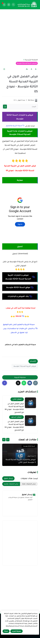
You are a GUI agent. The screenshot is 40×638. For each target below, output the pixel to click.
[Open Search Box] (13, 5)
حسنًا (6, 631)
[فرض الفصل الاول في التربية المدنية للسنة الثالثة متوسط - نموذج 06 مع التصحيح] (30, 402)
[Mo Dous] (36, 100)
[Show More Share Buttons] (4, 383)
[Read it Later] (4, 69)
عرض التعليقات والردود (11, 484)
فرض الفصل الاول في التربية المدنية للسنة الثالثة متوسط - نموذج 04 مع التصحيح (14, 426)
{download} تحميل (20, 254)
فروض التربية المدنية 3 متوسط (26, 63)
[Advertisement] (20, 34)
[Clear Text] (5, 107)
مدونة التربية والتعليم (14, 125)
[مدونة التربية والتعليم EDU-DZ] (27, 5)
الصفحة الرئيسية (31, 60)
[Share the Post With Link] (35, 383)
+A (27, 69)
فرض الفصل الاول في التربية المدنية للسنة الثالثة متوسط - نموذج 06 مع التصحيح (14, 408)
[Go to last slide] (7, 439)
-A (36, 69)
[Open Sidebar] (9, 5)
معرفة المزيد (16, 631)
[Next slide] (4, 439)
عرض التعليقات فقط (29, 484)
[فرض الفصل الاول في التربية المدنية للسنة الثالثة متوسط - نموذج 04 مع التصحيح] (30, 420)
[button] (29, 383)
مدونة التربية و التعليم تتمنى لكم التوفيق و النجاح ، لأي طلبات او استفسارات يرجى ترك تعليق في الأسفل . (19, 328)
